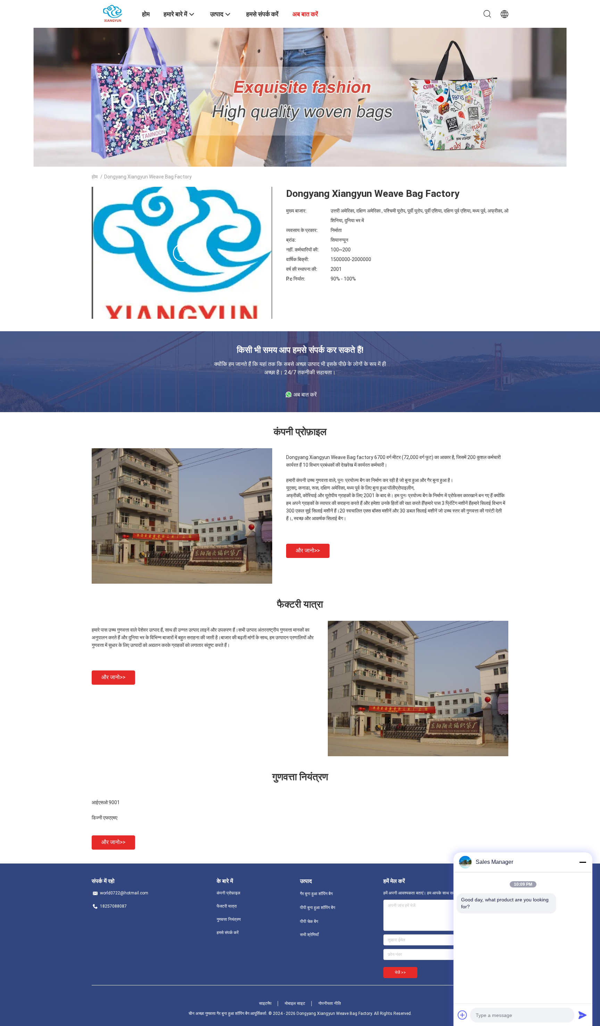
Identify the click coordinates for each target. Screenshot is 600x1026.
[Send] (582, 1015)
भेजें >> (400, 972)
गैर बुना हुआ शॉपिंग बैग (316, 893)
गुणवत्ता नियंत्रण (229, 919)
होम (95, 177)
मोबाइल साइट (295, 1003)
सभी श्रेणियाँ (309, 934)
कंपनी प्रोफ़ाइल (228, 893)
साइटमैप (265, 1003)
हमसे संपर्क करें (228, 932)
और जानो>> (308, 550)
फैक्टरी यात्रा (227, 906)
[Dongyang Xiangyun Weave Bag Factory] (112, 13)
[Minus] (582, 862)
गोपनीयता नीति (329, 1003)
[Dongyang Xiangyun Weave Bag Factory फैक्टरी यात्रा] (418, 754)
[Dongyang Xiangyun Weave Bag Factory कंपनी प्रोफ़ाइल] (182, 582)
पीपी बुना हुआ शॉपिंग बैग (317, 907)
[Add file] (462, 1015)
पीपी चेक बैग (309, 921)
